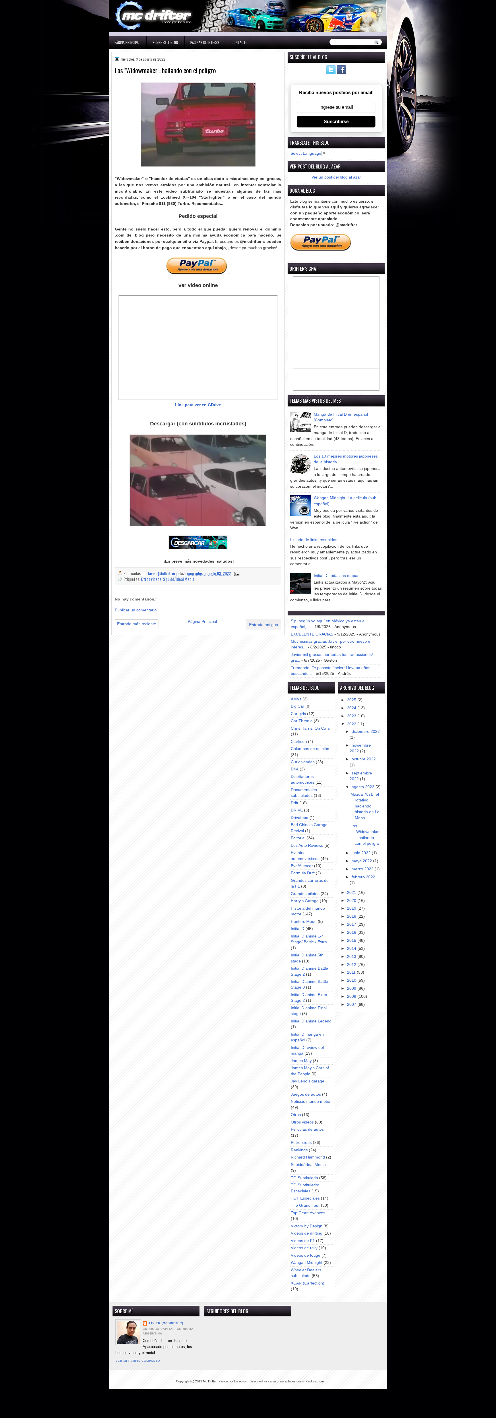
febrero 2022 (363, 877)
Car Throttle (302, 721)
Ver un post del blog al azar (336, 177)
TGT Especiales (305, 1198)
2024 (352, 708)
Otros (296, 1115)
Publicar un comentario (136, 610)
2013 (352, 956)
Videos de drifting (306, 1233)
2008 (352, 996)
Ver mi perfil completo (137, 1360)
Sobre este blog (165, 42)
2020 (352, 900)
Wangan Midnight (306, 1262)
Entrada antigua (263, 625)
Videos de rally (304, 1248)
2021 (352, 892)
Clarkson (299, 741)
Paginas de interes (204, 42)
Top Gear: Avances (308, 1213)
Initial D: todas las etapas (336, 576)
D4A (295, 769)
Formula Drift (303, 873)
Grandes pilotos (305, 894)
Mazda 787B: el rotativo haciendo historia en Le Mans (364, 806)
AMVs (296, 699)
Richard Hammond (308, 1157)
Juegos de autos (306, 1094)
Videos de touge (305, 1255)
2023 (352, 716)
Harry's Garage (305, 901)
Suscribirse (336, 121)
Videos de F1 (303, 1241)
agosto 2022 (363, 787)
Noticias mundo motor (311, 1101)
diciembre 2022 (366, 731)
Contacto (239, 42)
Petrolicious (301, 1142)
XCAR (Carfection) (307, 1283)
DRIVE (297, 810)
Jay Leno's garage (307, 1081)
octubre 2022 (364, 759)
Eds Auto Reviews (307, 845)
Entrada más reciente (136, 624)
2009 (352, 988)
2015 (352, 940)
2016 (352, 932)
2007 (352, 1004)
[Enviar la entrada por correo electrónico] (236, 573)
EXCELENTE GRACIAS (312, 634)
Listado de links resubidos (313, 540)
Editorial (298, 838)
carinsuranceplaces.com (285, 1381)
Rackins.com (314, 1381)
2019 (352, 908)
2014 (352, 948)
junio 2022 (362, 853)
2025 (352, 700)
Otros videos (151, 579)
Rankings (299, 1150)
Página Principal (127, 42)
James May (301, 1061)
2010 (352, 980)
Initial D (297, 929)
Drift (294, 803)
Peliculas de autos (307, 1129)
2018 (352, 916)
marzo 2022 (363, 869)
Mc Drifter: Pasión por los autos (225, 1381)
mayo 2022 (362, 861)
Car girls (298, 714)
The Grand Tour (305, 1205)
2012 (352, 964)
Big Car (297, 706)
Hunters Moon (304, 921)
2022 (352, 724)
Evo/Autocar (302, 866)
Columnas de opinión (310, 749)
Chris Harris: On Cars (310, 728)
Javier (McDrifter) (165, 1323)
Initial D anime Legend (311, 1021)
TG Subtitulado (304, 1178)
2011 (352, 972)
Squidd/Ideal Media (178, 579)
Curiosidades (303, 762)
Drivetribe (299, 817)
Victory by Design (306, 1226)
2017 (352, 924)
